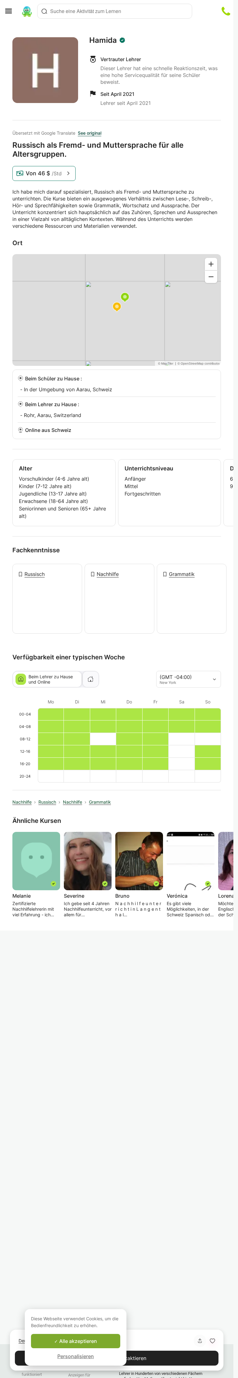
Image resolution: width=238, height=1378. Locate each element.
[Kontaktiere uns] (226, 11)
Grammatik (182, 574)
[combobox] (114, 11)
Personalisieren (75, 1356)
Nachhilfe (108, 574)
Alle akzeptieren (77, 1341)
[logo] (27, 11)
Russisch (34, 574)
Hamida (103, 40)
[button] (212, 1341)
